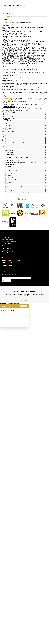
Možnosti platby (5, 254)
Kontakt (3, 235)
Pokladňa (23, 306)
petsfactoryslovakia (7, 273)
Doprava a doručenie (6, 248)
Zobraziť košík (3, 303)
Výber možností (9, 107)
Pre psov (8, 123)
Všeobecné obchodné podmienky (9, 241)
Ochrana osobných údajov (7, 239)
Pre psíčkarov (10, 113)
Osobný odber (5, 250)
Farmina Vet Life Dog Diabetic (9, 99)
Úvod (3, 13)
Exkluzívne (8, 121)
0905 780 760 (6, 267)
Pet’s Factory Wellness (6, 243)
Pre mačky (8, 167)
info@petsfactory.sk (7, 271)
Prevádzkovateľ (5, 237)
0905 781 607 (6, 269)
